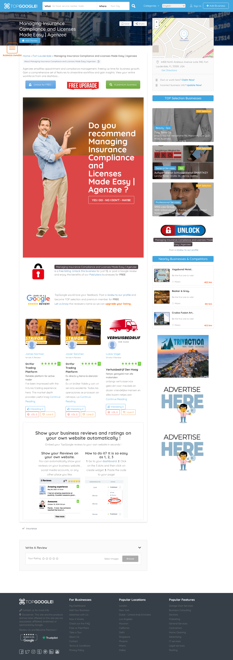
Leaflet (209, 56)
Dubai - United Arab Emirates (135, 614)
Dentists (173, 614)
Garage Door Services (181, 605)
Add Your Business (79, 610)
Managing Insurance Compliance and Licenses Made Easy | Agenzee (96, 267)
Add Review (31, 40)
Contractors (175, 627)
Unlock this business (84, 271)
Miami (177, 281)
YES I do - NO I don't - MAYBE (111, 200)
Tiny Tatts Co (162, 132)
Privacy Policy (76, 650)
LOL (34, 414)
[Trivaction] (183, 356)
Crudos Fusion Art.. (182, 312)
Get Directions (169, 70)
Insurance (31, 528)
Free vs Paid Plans (79, 627)
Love (49, 414)
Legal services (177, 645)
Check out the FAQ (79, 623)
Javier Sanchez (75, 354)
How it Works (76, 619)
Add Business (217, 5)
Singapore (124, 636)
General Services (165, 168)
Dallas (122, 650)
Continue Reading (116, 399)
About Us (74, 636)
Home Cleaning (177, 632)
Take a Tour (75, 632)
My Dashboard (77, 605)
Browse (130, 558)
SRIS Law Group (164, 206)
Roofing (173, 650)
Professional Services (168, 202)
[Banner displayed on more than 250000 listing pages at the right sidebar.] (183, 404)
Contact (73, 641)
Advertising (175, 636)
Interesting (36, 409)
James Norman (34, 354)
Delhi (122, 632)
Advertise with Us (78, 614)
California (124, 627)
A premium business (125, 84)
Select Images (111, 558)
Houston (123, 623)
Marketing (174, 619)
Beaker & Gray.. (181, 291)
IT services (175, 641)
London (123, 605)
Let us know (62, 303)
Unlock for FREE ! (43, 84)
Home (26, 55)
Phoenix (123, 641)
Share (141, 23)
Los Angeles (125, 619)
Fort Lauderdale (42, 55)
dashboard (110, 461)
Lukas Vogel (113, 354)
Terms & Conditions (79, 645)
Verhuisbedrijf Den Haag (122, 369)
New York (124, 610)
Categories (150, 5)
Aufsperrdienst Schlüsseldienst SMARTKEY (181, 172)
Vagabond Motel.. (182, 269)
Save (126, 23)
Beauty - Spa (163, 127)
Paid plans (95, 274)
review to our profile (119, 294)
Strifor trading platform (31, 367)
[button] (12, 48)
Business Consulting (180, 610)
